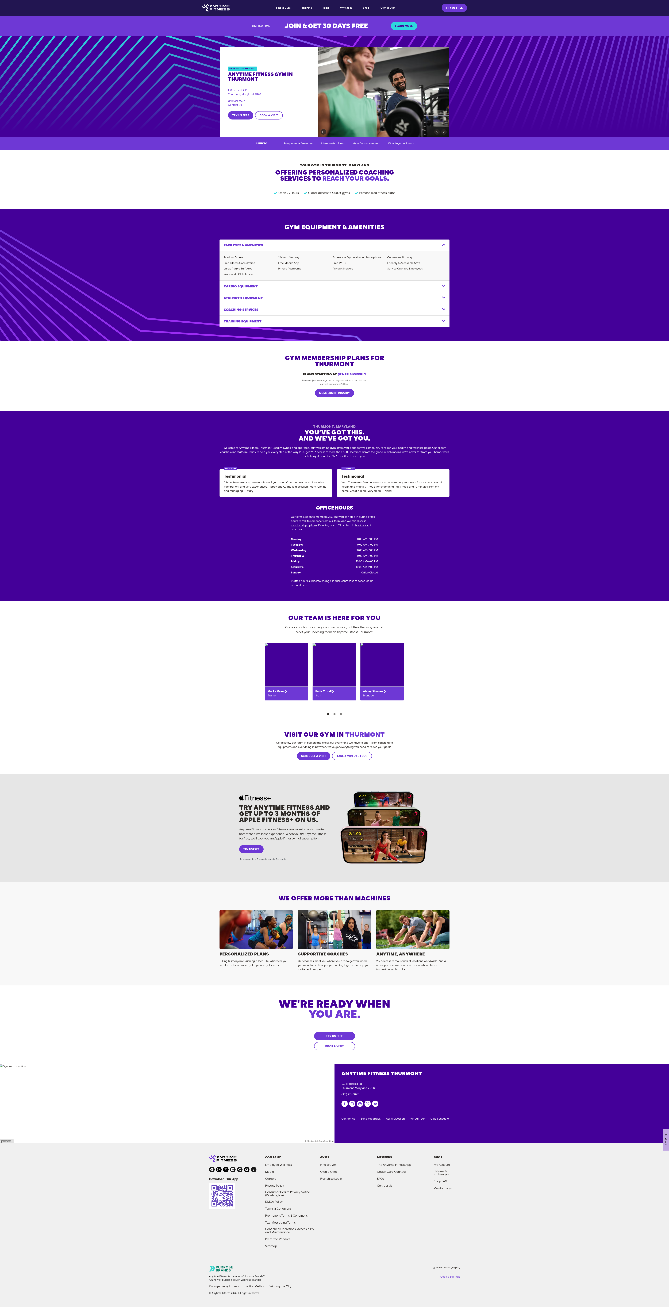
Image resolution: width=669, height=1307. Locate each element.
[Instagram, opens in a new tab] (219, 1169)
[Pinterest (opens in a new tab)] (360, 1104)
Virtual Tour (417, 1118)
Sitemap (271, 1246)
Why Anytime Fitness (401, 143)
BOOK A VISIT (269, 115)
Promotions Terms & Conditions (286, 1215)
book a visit (362, 525)
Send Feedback (370, 1118)
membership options (304, 525)
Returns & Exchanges (441, 1173)
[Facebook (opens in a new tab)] (344, 1104)
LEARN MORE (404, 26)
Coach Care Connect (391, 1171)
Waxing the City (280, 1286)
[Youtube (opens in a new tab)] (375, 1104)
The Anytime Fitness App (394, 1164)
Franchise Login (331, 1178)
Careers (270, 1178)
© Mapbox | (310, 1141)
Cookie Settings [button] (450, 1276)
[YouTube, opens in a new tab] (246, 1169)
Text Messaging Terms (280, 1222)
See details (281, 859)
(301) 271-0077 (236, 100)
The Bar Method (254, 1286)
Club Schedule (439, 1118)
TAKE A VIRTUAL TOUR (352, 756)
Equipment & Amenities (298, 143)
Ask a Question (395, 1118)
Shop (366, 7)
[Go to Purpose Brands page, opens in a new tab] (221, 1269)
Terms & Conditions (278, 1208)
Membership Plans (333, 143)
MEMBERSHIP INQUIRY (334, 393)
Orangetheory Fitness (224, 1286)
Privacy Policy (274, 1185)
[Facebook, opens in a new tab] (212, 1169)
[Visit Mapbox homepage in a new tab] (7, 1141)
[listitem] (286, 671)
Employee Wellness (278, 1164)
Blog (326, 7)
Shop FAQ (440, 1181)
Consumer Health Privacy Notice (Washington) (287, 1194)
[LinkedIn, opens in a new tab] (233, 1169)
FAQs (380, 1178)
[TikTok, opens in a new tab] (253, 1169)
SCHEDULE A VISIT (313, 756)
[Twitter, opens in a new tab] (226, 1169)
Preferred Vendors (277, 1239)
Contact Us (235, 104)
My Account (442, 1164)
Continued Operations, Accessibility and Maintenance (289, 1231)
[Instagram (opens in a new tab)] (352, 1104)
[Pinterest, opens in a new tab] (240, 1169)
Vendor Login (443, 1188)
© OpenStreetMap (324, 1141)
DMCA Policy (274, 1201)
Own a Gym (387, 7)
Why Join (346, 7)
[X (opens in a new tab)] (367, 1104)
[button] (437, 132)
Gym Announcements (366, 143)
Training (307, 7)
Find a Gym (283, 7)
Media (269, 1171)
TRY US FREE (454, 7)
